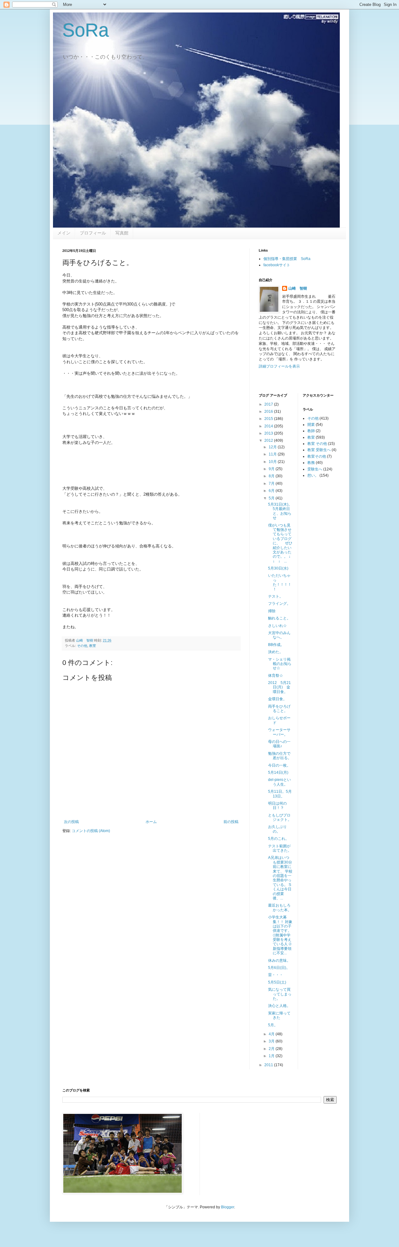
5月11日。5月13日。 (280, 793)
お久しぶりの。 (277, 829)
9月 (272, 469)
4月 (272, 1034)
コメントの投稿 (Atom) (91, 831)
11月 (273, 454)
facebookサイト (276, 265)
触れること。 (279, 618)
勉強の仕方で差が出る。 (279, 755)
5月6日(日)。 (279, 967)
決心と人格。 (279, 1006)
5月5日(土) (277, 982)
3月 (272, 1041)
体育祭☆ (275, 675)
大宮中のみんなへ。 (279, 635)
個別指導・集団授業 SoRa (286, 259)
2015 (269, 418)
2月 (272, 1049)
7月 (272, 483)
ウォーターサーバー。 (279, 732)
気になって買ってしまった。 (279, 994)
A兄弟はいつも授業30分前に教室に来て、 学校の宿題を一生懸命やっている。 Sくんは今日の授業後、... (280, 877)
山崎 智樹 (297, 288)
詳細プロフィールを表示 (279, 366)
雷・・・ (275, 975)
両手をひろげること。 (279, 708)
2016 (269, 411)
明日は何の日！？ (277, 805)
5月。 (273, 1025)
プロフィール (93, 232)
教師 (311, 431)
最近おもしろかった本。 (279, 907)
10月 (273, 462)
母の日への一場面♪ (279, 743)
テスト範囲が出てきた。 (279, 848)
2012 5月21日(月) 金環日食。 (279, 687)
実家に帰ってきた (279, 1015)
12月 (273, 447)
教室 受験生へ (319, 450)
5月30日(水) (278, 568)
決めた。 (275, 652)
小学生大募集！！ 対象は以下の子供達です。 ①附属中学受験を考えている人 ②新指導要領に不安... (280, 935)
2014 (269, 426)
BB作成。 (276, 645)
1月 (272, 1056)
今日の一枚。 (279, 765)
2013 (269, 433)
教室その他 (316, 456)
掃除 (272, 611)
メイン (63, 232)
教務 (311, 462)
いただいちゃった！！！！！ (279, 582)
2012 (269, 440)
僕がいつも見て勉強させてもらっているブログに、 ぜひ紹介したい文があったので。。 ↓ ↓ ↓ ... (281, 543)
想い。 (313, 475)
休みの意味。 (279, 960)
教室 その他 (317, 443)
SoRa (85, 30)
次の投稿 (71, 822)
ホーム (151, 822)
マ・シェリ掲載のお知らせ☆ (279, 664)
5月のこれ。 (278, 838)
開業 (311, 424)
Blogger (227, 1207)
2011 (269, 1065)
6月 (272, 491)
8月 (272, 476)
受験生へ (314, 469)
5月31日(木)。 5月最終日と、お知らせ (282, 511)
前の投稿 (231, 822)
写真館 (121, 232)
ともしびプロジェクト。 (279, 817)
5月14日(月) (278, 772)
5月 (272, 498)
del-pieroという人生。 (279, 782)
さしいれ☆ (277, 626)
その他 (82, 646)
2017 (269, 404)
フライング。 (279, 603)
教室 (92, 646)
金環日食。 (277, 699)
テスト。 (275, 596)
